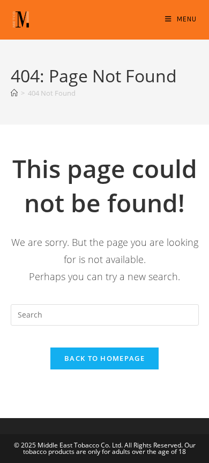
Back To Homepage (104, 358)
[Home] (14, 93)
